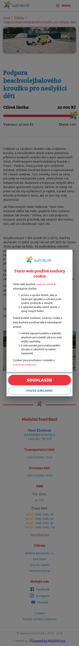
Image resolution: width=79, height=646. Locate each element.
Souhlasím (39, 380)
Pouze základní (39, 390)
